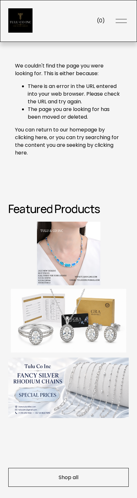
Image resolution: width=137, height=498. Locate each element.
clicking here (31, 137)
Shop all (68, 477)
